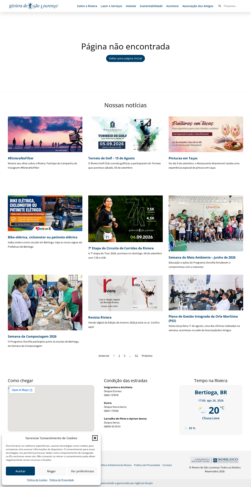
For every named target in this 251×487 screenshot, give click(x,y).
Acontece (172, 6)
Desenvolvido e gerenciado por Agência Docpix (125, 483)
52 (136, 356)
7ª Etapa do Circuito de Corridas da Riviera (121, 248)
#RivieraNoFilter (21, 158)
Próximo (147, 356)
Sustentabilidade (151, 6)
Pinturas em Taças (183, 158)
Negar (51, 471)
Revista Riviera (100, 317)
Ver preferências (82, 471)
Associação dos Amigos (197, 6)
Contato (167, 465)
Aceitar (20, 471)
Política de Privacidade (61, 480)
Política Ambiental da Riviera (115, 465)
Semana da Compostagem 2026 (32, 336)
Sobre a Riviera (87, 6)
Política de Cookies (37, 480)
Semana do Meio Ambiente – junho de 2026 (202, 257)
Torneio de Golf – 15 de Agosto (111, 158)
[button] (95, 438)
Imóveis (131, 6)
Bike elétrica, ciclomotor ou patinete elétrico (42, 237)
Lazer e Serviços (111, 6)
